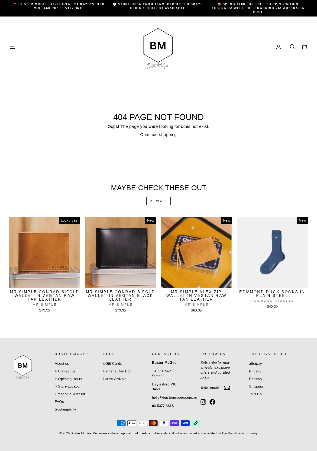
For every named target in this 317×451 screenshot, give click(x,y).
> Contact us (65, 371)
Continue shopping (158, 134)
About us (62, 363)
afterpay (255, 363)
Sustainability (65, 409)
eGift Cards (112, 363)
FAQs (59, 402)
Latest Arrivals (114, 379)
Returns (255, 379)
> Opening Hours (68, 379)
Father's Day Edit (117, 371)
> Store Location (68, 386)
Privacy (255, 371)
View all (158, 201)
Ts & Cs (255, 394)
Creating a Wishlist (70, 394)
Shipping (256, 386)
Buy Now (44, 283)
